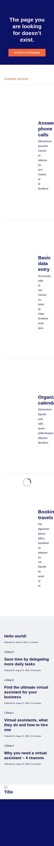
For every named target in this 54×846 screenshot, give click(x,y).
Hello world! (15, 636)
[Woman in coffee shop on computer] (9, 745)
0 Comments (36, 670)
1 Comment (33, 642)
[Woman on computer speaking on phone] (9, 651)
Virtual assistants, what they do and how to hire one (26, 725)
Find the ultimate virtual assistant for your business (26, 692)
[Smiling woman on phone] (9, 712)
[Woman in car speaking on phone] (9, 680)
